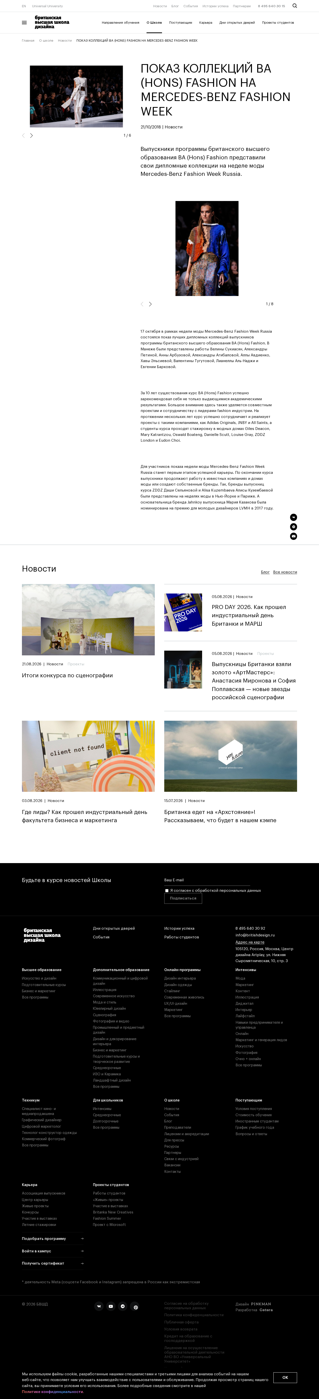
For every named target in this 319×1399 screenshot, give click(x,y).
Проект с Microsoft (109, 1225)
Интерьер (244, 1010)
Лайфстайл (245, 1016)
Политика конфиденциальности (194, 1315)
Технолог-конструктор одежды (49, 1133)
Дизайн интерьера (180, 978)
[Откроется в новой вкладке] (99, 1306)
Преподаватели (177, 1127)
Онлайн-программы (182, 970)
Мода (240, 978)
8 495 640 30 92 (250, 928)
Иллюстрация (104, 990)
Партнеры (172, 1153)
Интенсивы (246, 970)
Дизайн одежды (178, 985)
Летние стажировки (39, 1225)
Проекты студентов (278, 22)
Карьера (205, 22)
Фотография (246, 1053)
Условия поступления (254, 1109)
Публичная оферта (181, 1322)
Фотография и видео (111, 1021)
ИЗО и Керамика (107, 1074)
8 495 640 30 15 (271, 6)
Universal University (47, 6)
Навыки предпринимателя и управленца (259, 1025)
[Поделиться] (293, 517)
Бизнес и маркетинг (39, 991)
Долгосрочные (105, 1121)
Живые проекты (35, 1206)
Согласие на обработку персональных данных (186, 1306)
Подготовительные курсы (44, 985)
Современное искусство (114, 996)
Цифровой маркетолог (41, 1126)
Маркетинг (173, 1010)
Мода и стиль (104, 1002)
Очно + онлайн (248, 1059)
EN (24, 6)
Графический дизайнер (42, 1120)
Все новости (285, 572)
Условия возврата (180, 1329)
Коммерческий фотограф (44, 1139)
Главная (28, 40)
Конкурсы (30, 1212)
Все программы (35, 997)
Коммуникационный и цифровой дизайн (120, 981)
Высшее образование (42, 970)
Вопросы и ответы (251, 1134)
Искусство (245, 1046)
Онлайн (242, 1034)
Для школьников (108, 1100)
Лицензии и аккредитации (186, 1134)
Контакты (172, 1172)
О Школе (154, 22)
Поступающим (180, 22)
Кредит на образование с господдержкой (188, 1338)
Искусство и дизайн (39, 978)
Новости (160, 6)
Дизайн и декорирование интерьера (114, 1041)
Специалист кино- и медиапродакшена (39, 1111)
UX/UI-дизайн (175, 1003)
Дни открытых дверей (237, 22)
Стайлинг (172, 991)
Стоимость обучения (254, 1115)
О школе (46, 40)
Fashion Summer (107, 1218)
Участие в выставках (39, 1218)
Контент (243, 991)
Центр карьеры (35, 1200)
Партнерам (242, 6)
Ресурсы (171, 1146)
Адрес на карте (250, 942)
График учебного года (255, 1127)
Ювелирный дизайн (109, 1008)
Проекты (76, 664)
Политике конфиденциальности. (53, 1392)
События (190, 6)
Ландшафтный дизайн (112, 1080)
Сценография (104, 1015)
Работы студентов (181, 937)
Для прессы (174, 1140)
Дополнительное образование (121, 970)
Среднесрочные (107, 1068)
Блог (175, 6)
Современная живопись (184, 997)
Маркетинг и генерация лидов (261, 1040)
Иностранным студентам (257, 1121)
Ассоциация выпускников (43, 1193)
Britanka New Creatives (113, 1212)
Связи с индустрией (181, 1159)
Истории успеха (216, 6)
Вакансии (172, 1165)
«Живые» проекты (108, 1200)
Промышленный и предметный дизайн (118, 1030)
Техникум (31, 1100)
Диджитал (244, 1003)
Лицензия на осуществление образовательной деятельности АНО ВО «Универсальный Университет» (194, 1355)
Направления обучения (120, 22)
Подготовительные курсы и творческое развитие (116, 1059)
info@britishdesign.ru (255, 935)
